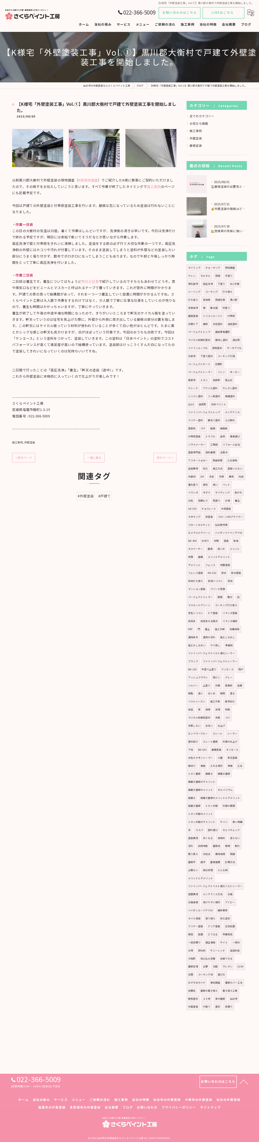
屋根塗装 (196, 145)
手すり (206, 492)
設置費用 (193, 894)
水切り (205, 540)
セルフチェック (231, 830)
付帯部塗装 (194, 436)
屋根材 (216, 846)
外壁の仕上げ (230, 741)
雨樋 (217, 275)
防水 (223, 572)
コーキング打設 (226, 356)
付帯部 (231, 315)
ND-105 (192, 669)
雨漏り (216, 500)
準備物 (229, 645)
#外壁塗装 (86, 495)
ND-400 (192, 540)
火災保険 (232, 460)
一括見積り (194, 942)
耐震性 (192, 990)
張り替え (210, 918)
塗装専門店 (194, 452)
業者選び (235, 436)
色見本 (192, 621)
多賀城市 (193, 307)
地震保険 (235, 629)
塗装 (226, 540)
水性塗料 (218, 324)
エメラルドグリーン (199, 532)
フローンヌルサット (199, 524)
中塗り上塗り (209, 669)
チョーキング (212, 267)
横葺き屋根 (224, 773)
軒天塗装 (233, 757)
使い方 (221, 548)
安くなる (208, 838)
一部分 (236, 942)
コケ (203, 428)
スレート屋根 (210, 741)
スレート (218, 733)
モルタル (205, 275)
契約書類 (210, 452)
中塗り (226, 307)
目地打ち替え (195, 581)
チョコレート (208, 508)
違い (200, 693)
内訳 (241, 476)
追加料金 (235, 950)
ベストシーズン (196, 701)
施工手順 (220, 629)
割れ (237, 846)
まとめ (211, 693)
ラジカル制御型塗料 (199, 717)
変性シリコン (195, 613)
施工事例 (154, 186)
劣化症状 (225, 918)
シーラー (232, 733)
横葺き (209, 773)
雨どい (216, 677)
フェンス (210, 565)
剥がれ (238, 492)
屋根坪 (192, 862)
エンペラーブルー (198, 733)
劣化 (205, 468)
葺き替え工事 (230, 990)
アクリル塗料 (210, 388)
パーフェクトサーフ (199, 364)
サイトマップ (210, 1107)
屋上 (207, 629)
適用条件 (193, 637)
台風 (230, 894)
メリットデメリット (219, 556)
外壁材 (192, 476)
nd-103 (192, 508)
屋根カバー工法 (233, 982)
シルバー (193, 685)
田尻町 (202, 404)
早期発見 (227, 934)
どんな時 (223, 870)
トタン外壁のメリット (200, 813)
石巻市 (192, 356)
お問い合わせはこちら (179, 12)
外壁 (217, 685)
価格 (203, 765)
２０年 (206, 998)
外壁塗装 (29, 442)
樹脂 (190, 693)
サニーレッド (217, 950)
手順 (221, 476)
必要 (205, 966)
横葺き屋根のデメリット (201, 781)
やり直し (215, 645)
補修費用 (222, 910)
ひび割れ (230, 420)
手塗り (228, 275)
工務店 (214, 444)
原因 (190, 934)
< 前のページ (23, 458)
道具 (222, 436)
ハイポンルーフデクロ (200, 910)
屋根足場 (193, 966)
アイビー (230, 902)
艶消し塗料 (221, 340)
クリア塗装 (214, 926)
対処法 (206, 854)
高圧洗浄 (208, 283)
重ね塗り (193, 484)
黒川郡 (234, 299)
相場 (207, 709)
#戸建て (104, 495)
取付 (229, 597)
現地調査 (230, 267)
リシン (221, 372)
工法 (239, 765)
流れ (190, 846)
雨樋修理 (218, 460)
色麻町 (216, 380)
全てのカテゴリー (202, 116)
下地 (190, 749)
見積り (228, 1006)
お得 (190, 950)
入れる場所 (216, 765)
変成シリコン (215, 581)
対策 (227, 500)
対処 (190, 500)
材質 (216, 540)
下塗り (221, 283)
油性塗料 (233, 324)
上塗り (206, 685)
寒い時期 (237, 821)
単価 (230, 765)
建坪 (203, 862)
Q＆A (191, 404)
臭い (215, 484)
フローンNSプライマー (230, 516)
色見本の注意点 (209, 621)
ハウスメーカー (196, 444)
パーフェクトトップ (199, 331)
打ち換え (227, 291)
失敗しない (194, 725)
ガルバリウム (225, 789)
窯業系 (228, 685)
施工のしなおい (196, 645)
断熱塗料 (193, 998)
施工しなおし (227, 637)
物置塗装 (225, 565)
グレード (193, 388)
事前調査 (215, 982)
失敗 (217, 717)
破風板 (224, 428)
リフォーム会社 (231, 444)
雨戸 (240, 669)
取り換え (193, 854)
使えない (235, 838)
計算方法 (230, 862)
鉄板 (236, 540)
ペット (226, 484)
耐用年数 (203, 846)
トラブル (210, 436)
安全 (211, 476)
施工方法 (218, 468)
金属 (239, 685)
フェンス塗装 (195, 572)
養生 (237, 500)
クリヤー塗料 (195, 420)
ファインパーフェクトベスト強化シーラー (211, 653)
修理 (190, 556)
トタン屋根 (194, 773)
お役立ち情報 (199, 123)
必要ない (193, 870)
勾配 (215, 966)
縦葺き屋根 (194, 805)
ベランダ (193, 492)
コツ (227, 717)
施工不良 (215, 701)
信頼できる (226, 958)
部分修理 (208, 870)
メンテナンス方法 (213, 894)
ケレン (192, 275)
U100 (240, 966)
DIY (202, 476)
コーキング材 (205, 974)
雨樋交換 (220, 299)
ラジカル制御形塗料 (199, 340)
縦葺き (192, 797)
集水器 (214, 307)
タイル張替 (194, 918)
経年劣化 (230, 701)
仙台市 (234, 998)
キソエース (232, 749)
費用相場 (220, 854)
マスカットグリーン (199, 605)
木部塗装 (226, 508)
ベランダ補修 (230, 621)
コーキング (211, 291)
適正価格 (210, 942)
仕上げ (221, 725)
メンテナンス (232, 412)
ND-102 (212, 572)
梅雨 (222, 693)
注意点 (224, 452)
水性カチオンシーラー (200, 757)
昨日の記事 (90, 281)
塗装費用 (193, 838)
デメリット (194, 565)
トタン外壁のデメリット (201, 821)
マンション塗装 (196, 589)
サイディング (222, 492)
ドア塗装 (213, 613)
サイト (224, 942)
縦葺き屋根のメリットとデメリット (220, 797)
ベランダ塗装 (230, 613)
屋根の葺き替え (209, 990)
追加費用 (193, 468)
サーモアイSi (234, 348)
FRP (190, 629)
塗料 (217, 1006)
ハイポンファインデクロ (228, 532)
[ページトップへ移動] (244, 1082)
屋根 (210, 548)
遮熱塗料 (217, 348)
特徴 (227, 709)
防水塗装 (236, 572)
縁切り (192, 765)
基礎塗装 (216, 749)
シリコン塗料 (195, 396)
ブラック (193, 661)
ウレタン (227, 966)
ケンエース (227, 669)
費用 (231, 476)
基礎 (200, 556)
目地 (230, 581)
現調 (232, 854)
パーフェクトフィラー (200, 597)
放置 (200, 934)
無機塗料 (230, 396)
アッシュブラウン (198, 677)
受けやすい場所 (211, 902)
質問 (227, 846)
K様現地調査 (88, 180)
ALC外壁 (234, 283)
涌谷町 (236, 340)
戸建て (206, 1006)
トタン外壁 (211, 805)
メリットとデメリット (200, 878)
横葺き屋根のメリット (200, 789)
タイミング (194, 267)
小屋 (220, 757)
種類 (220, 597)
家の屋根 (220, 998)
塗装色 (192, 428)
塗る (232, 693)
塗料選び (213, 830)
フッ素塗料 (214, 396)
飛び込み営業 (208, 958)
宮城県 (206, 299)
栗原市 (192, 380)
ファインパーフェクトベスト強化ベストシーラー (215, 886)
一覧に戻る (94, 458)
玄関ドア (193, 324)
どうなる (213, 934)
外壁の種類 (229, 805)
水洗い (209, 725)
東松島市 (193, 283)
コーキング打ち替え (226, 605)
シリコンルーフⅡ (213, 315)
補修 (205, 324)
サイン (224, 821)
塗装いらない (235, 468)
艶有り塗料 (214, 420)
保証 (190, 709)
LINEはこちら (223, 12)
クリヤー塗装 (195, 926)
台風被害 (193, 902)
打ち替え (193, 299)
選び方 (221, 974)
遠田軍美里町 (222, 331)
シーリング (194, 291)
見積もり (203, 500)
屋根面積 (215, 862)
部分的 (202, 950)
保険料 (221, 838)
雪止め (228, 380)
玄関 (190, 974)
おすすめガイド (196, 982)
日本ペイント (218, 404)
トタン (204, 380)
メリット (235, 548)
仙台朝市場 (221, 524)
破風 (212, 428)
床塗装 (209, 516)
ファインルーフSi (197, 348)
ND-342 (202, 749)
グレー (229, 677)
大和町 (192, 958)
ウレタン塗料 (229, 388)
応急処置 (230, 926)
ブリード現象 (217, 589)
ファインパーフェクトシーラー (220, 661)
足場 (217, 709)
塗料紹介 (193, 741)
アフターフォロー (198, 460)
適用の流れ (209, 637)
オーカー (235, 372)
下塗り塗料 (207, 356)
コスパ (199, 830)
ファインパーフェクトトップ (204, 412)
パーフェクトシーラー (200, 372)
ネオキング (194, 516)
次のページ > (165, 458)
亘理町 (218, 364)
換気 (205, 484)
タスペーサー (195, 548)
